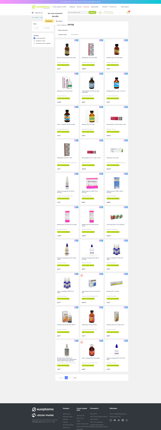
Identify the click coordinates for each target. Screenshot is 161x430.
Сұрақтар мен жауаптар (83, 426)
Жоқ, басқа (59, 21)
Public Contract (94, 419)
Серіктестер (66, 427)
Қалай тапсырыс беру (83, 424)
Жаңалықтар (66, 414)
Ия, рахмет (49, 21)
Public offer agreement (96, 422)
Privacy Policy (93, 414)
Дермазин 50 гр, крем (113, 158)
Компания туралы (68, 416)
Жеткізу (79, 7)
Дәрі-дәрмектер (63, 30)
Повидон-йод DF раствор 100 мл (66, 324)
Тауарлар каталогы (40, 13)
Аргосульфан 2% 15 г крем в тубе (91, 158)
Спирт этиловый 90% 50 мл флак (91, 358)
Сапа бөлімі (80, 429)
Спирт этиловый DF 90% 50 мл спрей (65, 291)
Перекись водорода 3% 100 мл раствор (65, 191)
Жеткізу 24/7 (80, 418)
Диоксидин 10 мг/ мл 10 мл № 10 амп (91, 291)
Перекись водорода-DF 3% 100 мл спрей (66, 258)
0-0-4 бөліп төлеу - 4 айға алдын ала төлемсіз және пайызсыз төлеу (80, 2)
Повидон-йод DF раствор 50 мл (115, 324)
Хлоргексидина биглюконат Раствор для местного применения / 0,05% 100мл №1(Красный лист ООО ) (67, 360)
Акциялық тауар (63, 34)
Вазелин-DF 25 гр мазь (113, 291)
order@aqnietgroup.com (119, 414)
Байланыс (72, 7)
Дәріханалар (94, 7)
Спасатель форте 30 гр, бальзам (115, 224)
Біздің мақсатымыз (68, 425)
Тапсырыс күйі (112, 6)
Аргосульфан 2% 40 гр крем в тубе (116, 124)
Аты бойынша (74, 34)
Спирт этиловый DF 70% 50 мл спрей (115, 258)
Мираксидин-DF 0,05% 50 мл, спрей (67, 224)
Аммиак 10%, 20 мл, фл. (88, 124)
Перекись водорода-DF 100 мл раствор (90, 258)
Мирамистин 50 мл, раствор (64, 91)
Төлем (78, 421)
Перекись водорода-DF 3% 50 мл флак (116, 358)
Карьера (65, 422)
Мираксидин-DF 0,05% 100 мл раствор (115, 191)
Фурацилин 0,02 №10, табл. (64, 158)
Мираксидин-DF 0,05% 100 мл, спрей (90, 225)
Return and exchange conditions (99, 416)
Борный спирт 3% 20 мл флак (115, 57)
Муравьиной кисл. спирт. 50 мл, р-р (116, 91)
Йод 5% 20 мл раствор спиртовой (66, 57)
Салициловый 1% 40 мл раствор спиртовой (90, 91)
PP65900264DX (37, 422)
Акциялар (86, 7)
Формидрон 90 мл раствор (89, 324)
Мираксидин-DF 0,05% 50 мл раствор (90, 191)
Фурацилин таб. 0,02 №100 (89, 57)
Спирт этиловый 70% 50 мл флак (66, 124)
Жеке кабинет (125, 7)
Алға (75, 378)
